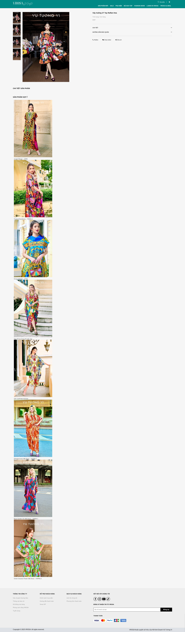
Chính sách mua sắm (46, 598)
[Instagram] (100, 600)
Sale (112, 6)
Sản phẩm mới (103, 6)
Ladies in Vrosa (152, 6)
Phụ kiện (119, 6)
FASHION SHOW (139, 6)
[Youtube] (104, 600)
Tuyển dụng (16, 611)
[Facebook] (95, 600)
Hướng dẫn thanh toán (47, 601)
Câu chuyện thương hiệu (20, 598)
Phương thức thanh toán (74, 601)
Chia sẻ (119, 40)
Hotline (96, 40)
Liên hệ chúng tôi (72, 598)
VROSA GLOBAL (165, 6)
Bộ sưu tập (128, 6)
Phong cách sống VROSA (21, 607)
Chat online (107, 40)
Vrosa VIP (43, 604)
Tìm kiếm (162, 2)
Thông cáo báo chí (18, 601)
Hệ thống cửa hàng (19, 604)
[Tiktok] (108, 600)
